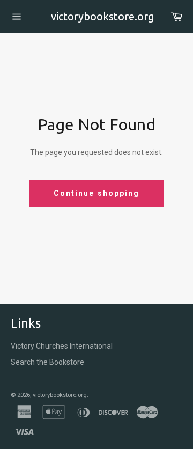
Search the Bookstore (47, 362)
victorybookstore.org (96, 16)
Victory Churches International (62, 346)
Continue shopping (97, 193)
